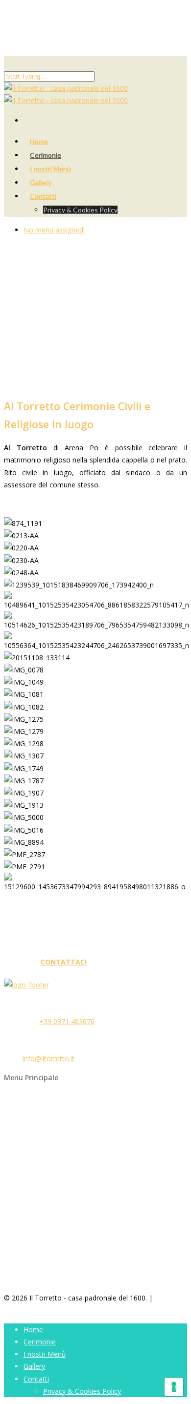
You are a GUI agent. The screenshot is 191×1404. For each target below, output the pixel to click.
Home (14, 1089)
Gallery (14, 1127)
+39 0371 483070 (67, 1021)
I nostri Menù (45, 1354)
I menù (15, 1114)
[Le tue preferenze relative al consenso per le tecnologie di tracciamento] (174, 1387)
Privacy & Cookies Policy (80, 210)
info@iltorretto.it (48, 1058)
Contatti (16, 1139)
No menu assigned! (54, 229)
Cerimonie (20, 1102)
